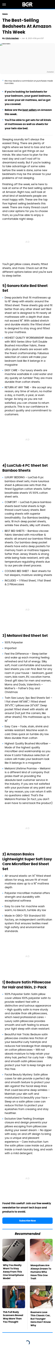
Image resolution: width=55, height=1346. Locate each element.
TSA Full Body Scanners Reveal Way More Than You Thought (13, 1317)
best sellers (29, 110)
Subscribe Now (27, 1220)
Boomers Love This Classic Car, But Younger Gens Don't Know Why (41, 1319)
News (5, 14)
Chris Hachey (12, 38)
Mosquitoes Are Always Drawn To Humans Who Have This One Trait (41, 1272)
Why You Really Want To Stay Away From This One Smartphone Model (13, 1272)
